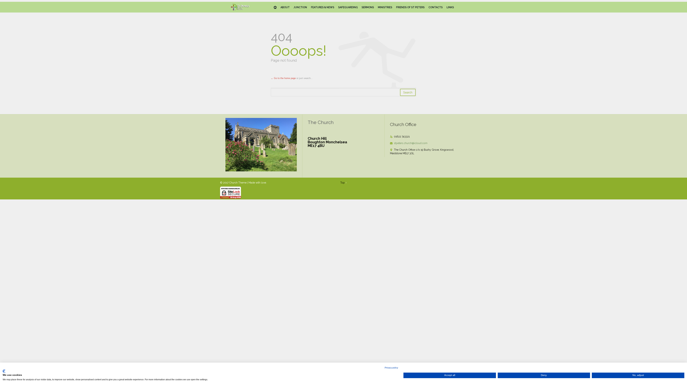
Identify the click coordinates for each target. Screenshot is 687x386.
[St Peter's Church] (240, 7)
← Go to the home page (283, 78)
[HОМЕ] (275, 7)
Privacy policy (391, 368)
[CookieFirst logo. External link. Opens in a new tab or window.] (4, 371)
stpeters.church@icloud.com (408, 143)
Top (342, 182)
